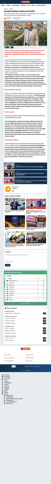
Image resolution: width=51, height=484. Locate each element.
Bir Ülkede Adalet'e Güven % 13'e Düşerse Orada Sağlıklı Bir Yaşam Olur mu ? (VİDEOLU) (36, 212)
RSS (14, 366)
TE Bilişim (28, 370)
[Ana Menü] (4, 1)
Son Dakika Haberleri (9, 360)
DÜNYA (33, 5)
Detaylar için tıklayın (25, 303)
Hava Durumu (8, 354)
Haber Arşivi (30, 360)
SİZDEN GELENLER (40, 5)
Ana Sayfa (6, 375)
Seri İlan (6, 384)
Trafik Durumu (30, 354)
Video (5, 379)
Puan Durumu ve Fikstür (10, 357)
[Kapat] (50, 406)
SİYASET (8, 5)
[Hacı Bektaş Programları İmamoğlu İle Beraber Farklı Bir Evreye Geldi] (36, 237)
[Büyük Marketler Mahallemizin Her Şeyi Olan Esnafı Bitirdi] (36, 221)
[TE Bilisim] (8, 189)
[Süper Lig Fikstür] (45, 308)
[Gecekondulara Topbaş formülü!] (25, 33)
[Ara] (46, 2)
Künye (5, 390)
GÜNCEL (3, 5)
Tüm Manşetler (30, 357)
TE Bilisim (14, 188)
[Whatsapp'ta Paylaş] (10, 47)
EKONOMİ (23, 5)
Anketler (6, 389)
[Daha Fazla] (12, 47)
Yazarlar (6, 381)
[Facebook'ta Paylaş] (5, 47)
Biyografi (6, 387)
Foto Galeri (7, 378)
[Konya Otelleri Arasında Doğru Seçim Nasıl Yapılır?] (15, 221)
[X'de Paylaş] (7, 47)
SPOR (28, 5)
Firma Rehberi (7, 382)
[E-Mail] (13, 191)
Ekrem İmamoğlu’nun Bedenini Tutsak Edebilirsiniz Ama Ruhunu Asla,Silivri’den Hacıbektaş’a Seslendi (14, 245)
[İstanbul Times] (25, 2)
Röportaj (6, 386)
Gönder (8, 265)
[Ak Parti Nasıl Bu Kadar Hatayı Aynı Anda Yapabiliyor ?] (15, 203)
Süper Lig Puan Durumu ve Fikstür (14, 398)
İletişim (6, 392)
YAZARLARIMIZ (15, 5)
